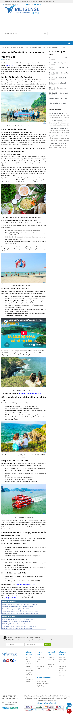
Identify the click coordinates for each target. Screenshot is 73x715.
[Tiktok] (11, 660)
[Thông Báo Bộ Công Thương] (5, 708)
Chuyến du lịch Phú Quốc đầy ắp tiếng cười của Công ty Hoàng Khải (58, 78)
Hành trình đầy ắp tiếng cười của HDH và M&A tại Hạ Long (58, 103)
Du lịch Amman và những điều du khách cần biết (58, 58)
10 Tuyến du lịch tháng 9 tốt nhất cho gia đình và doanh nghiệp (58, 98)
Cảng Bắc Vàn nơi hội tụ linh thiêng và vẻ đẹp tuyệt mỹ (19, 626)
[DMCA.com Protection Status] (67, 708)
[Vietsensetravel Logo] (9, 654)
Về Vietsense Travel (44, 678)
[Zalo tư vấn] (69, 705)
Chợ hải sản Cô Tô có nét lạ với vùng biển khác (17, 628)
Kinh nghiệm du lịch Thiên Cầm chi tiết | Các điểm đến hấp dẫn (21, 611)
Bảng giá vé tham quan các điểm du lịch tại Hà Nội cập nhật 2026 (57, 88)
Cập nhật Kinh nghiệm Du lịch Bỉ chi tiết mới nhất (18, 606)
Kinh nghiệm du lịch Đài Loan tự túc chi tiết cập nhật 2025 (20, 613)
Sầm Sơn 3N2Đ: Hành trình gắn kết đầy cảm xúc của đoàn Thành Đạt (58, 93)
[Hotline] (69, 711)
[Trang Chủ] (22, 9)
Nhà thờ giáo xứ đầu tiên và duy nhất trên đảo (17, 621)
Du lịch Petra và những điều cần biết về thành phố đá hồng (58, 63)
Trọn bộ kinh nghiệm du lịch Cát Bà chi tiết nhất (17, 609)
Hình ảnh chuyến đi (42, 683)
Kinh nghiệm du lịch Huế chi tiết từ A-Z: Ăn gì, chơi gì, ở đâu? (21, 604)
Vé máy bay (51, 664)
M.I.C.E (61, 675)
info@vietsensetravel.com (11, 4)
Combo (50, 666)
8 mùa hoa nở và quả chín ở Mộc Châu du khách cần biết (58, 83)
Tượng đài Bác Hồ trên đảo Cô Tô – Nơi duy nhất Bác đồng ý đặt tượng (21, 619)
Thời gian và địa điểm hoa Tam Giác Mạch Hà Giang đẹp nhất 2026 (59, 73)
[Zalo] (14, 660)
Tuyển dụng (40, 686)
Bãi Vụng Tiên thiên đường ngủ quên (14, 624)
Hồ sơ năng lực (41, 681)
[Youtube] (7, 660)
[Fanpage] (4, 660)
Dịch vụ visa (51, 657)
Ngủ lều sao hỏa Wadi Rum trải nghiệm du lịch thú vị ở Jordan (58, 68)
